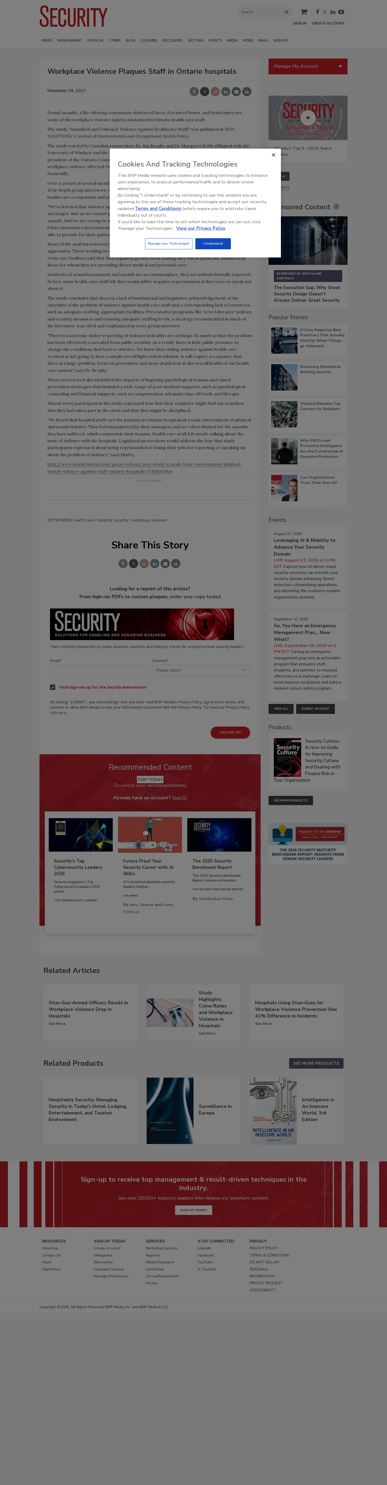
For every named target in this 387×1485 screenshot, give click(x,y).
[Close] (273, 155)
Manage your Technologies (169, 243)
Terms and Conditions (158, 209)
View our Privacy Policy (200, 228)
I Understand (213, 243)
